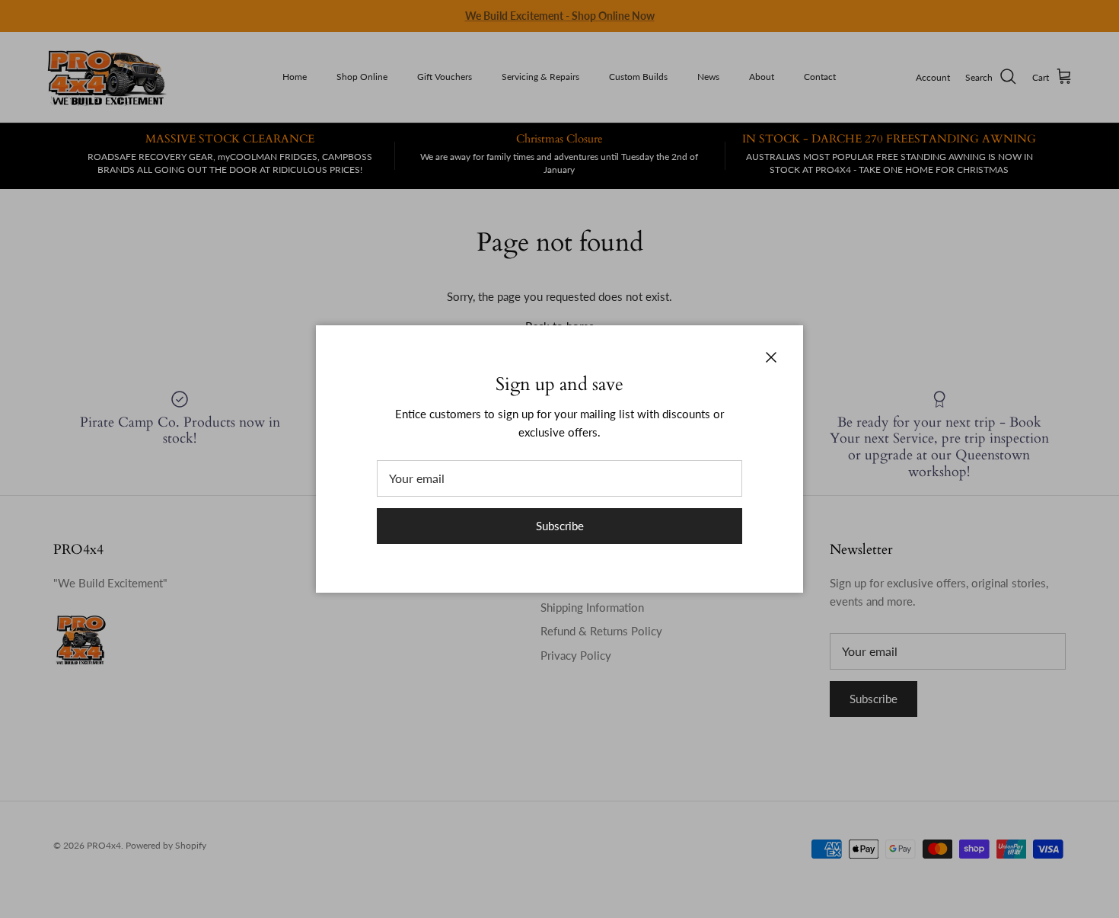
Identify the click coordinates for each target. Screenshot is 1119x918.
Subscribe (560, 526)
